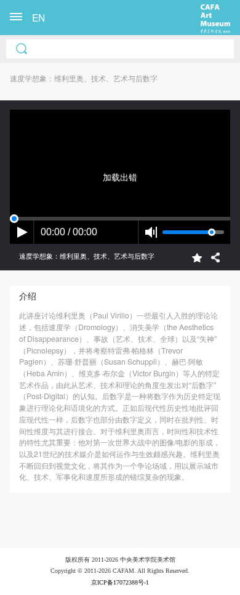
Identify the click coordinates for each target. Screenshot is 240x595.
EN (38, 17)
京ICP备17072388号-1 (120, 582)
